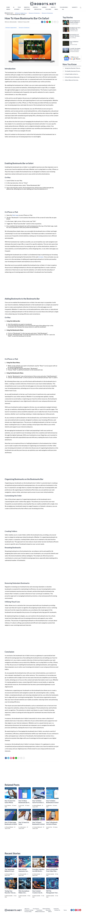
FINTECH (35, 7)
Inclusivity (56, 908)
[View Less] (57, 22)
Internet (17, 9)
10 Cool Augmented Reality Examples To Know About (75, 21)
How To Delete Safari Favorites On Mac (38, 802)
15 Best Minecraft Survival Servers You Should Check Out (72, 80)
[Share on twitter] (45, 22)
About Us (27, 908)
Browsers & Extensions (24, 27)
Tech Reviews (64, 7)
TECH (19, 7)
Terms (65, 910)
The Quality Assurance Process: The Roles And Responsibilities (73, 71)
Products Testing (29, 910)
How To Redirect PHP (74, 42)
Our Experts (36, 908)
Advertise (48, 910)
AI (13, 7)
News (56, 9)
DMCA (50, 911)
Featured (48, 9)
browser (40, 257)
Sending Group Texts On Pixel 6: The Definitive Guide (75, 28)
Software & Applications (11, 27)
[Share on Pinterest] (47, 22)
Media (8, 9)
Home (8, 7)
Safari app (15, 215)
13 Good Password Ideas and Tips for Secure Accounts (72, 77)
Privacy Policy (28, 911)
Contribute (39, 910)
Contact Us (57, 910)
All (63, 9)
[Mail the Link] (55, 22)
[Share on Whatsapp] (50, 22)
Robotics (26, 7)
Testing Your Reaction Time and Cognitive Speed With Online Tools (72, 68)
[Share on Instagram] (11, 758)
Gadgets (74, 7)
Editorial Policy (46, 908)
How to (53, 7)
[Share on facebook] (42, 22)
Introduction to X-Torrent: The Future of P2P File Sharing (75, 35)
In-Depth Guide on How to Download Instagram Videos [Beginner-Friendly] (72, 74)
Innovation (37, 9)
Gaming (44, 7)
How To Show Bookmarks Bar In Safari (24, 802)
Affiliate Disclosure (40, 911)
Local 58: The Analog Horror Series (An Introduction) (75, 49)
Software (27, 9)
